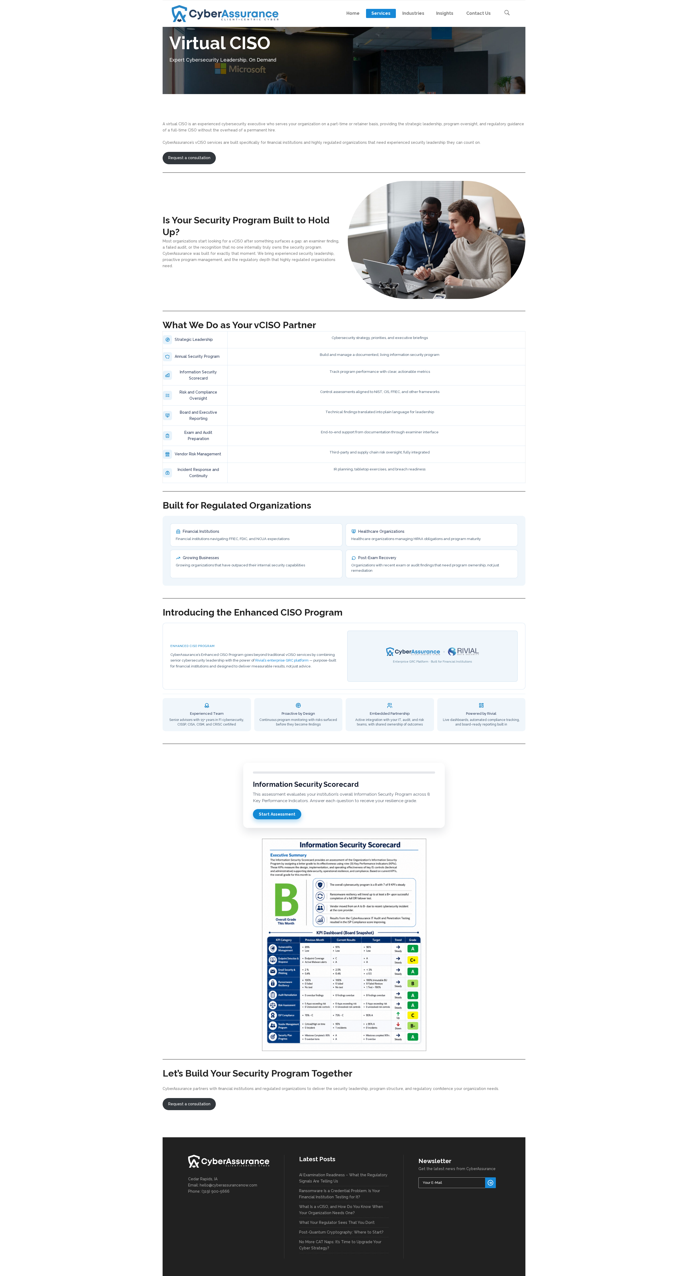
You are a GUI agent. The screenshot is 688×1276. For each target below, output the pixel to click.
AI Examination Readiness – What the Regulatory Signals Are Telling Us (343, 1178)
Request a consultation (189, 158)
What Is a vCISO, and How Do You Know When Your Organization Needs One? (341, 1209)
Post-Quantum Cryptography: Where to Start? (341, 1232)
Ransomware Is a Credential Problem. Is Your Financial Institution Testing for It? (339, 1194)
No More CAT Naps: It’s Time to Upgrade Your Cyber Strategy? (340, 1245)
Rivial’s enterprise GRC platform (282, 660)
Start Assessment (277, 814)
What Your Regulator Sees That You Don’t (337, 1222)
